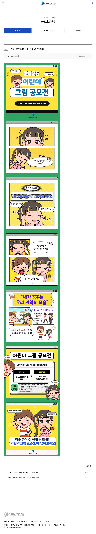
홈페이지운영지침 (22, 521)
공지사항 (17, 30)
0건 (9, 56)
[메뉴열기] (3, 3)
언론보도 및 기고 (48, 30)
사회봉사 (78, 30)
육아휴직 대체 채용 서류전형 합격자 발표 (26, 477)
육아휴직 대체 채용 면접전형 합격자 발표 (26, 473)
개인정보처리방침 (9, 521)
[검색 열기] (92, 3)
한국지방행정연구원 (48, 3)
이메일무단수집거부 (36, 521)
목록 (89, 466)
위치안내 (47, 521)
